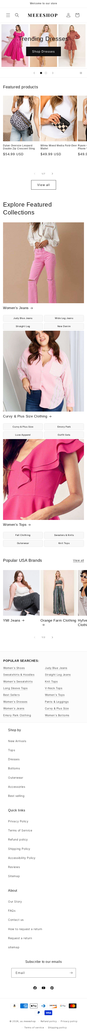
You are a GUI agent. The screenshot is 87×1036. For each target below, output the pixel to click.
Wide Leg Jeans (64, 318)
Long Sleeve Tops (15, 688)
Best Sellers (11, 694)
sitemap (13, 947)
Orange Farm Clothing (58, 620)
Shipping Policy (19, 848)
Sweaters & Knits (64, 535)
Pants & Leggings (57, 701)
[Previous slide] (34, 73)
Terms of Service (20, 830)
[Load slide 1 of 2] (41, 73)
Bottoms (14, 768)
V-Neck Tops (54, 688)
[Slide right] (52, 173)
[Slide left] (34, 173)
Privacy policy (69, 1021)
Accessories (16, 786)
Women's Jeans (16, 308)
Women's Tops (15, 525)
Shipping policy (57, 1027)
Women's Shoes (14, 668)
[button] (8, 15)
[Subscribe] (71, 973)
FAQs (11, 910)
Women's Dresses (15, 701)
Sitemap (14, 876)
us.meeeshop (28, 1021)
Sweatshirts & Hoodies (19, 674)
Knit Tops (64, 543)
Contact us (16, 919)
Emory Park (64, 426)
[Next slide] (52, 73)
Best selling (16, 795)
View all (43, 185)
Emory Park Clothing (17, 715)
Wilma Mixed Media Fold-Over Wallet (58, 147)
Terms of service (34, 1027)
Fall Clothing (23, 535)
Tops (11, 750)
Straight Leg (23, 326)
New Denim (64, 326)
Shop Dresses (43, 51)
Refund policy (18, 839)
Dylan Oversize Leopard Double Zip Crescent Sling (19, 147)
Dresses (13, 759)
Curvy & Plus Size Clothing (25, 416)
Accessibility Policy (22, 858)
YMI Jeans (11, 620)
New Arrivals (17, 741)
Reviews (14, 867)
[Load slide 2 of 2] (46, 73)
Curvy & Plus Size (23, 426)
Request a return (20, 938)
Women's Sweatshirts (18, 681)
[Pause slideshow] (82, 73)
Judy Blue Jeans (23, 318)
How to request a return (25, 929)
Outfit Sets (64, 434)
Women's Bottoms (57, 715)
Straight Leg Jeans (58, 674)
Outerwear (23, 543)
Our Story (15, 901)
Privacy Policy (18, 821)
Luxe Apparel (23, 434)
